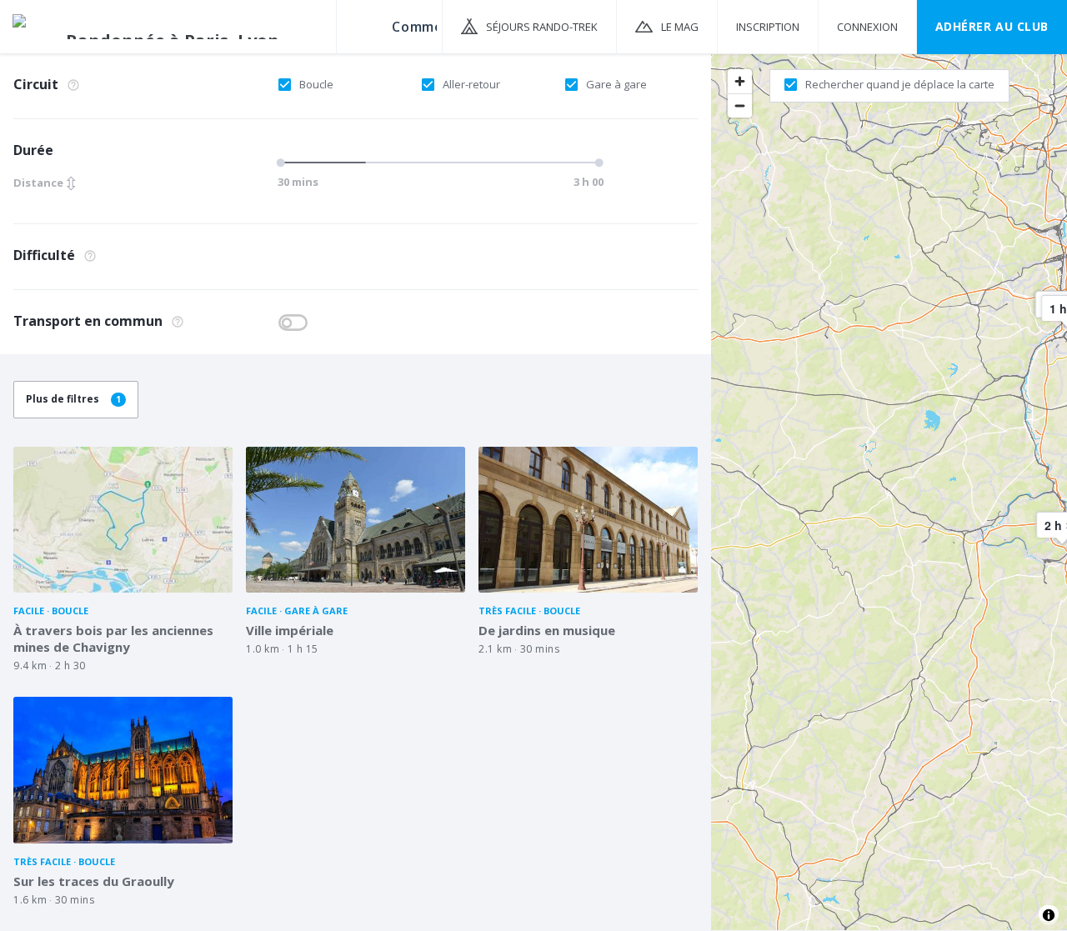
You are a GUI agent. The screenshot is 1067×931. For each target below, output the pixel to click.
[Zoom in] (740, 81)
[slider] (283, 162)
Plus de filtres (73, 399)
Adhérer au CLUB (992, 26)
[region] (889, 491)
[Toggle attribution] (1049, 915)
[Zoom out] (740, 105)
